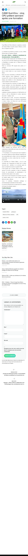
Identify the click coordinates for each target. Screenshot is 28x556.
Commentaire (7, 309)
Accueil (3, 5)
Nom (5, 327)
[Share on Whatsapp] (12, 222)
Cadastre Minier (6, 211)
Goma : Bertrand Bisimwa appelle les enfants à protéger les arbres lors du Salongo (13, 269)
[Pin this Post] (9, 222)
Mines (7, 21)
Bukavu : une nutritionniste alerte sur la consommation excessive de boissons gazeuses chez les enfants (13, 262)
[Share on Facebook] (3, 9)
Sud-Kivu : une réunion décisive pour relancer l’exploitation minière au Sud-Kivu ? (7, 246)
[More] (9, 9)
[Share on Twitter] (6, 9)
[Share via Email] (14, 222)
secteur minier (6, 217)
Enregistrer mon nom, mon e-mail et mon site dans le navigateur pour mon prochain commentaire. (14, 350)
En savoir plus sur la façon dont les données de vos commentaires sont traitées (13, 362)
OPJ (17, 214)
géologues (13, 211)
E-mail (5, 333)
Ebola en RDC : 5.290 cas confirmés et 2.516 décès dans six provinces (14, 276)
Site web (6, 340)
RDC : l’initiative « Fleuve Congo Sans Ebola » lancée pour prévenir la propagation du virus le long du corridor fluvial (14, 283)
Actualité (4, 21)
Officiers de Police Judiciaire (8, 214)
